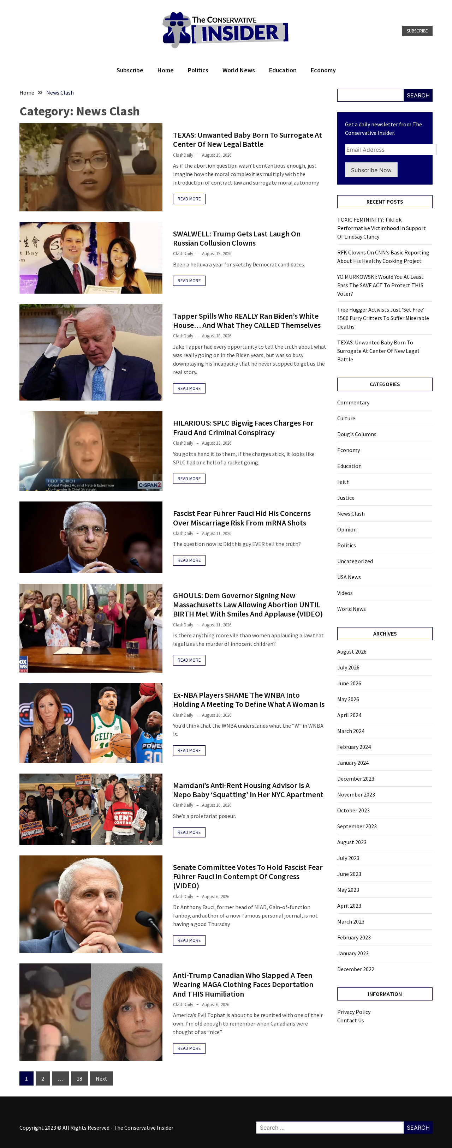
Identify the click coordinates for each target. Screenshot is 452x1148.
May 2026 (348, 699)
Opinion (347, 529)
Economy (323, 70)
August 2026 (352, 651)
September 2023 (357, 826)
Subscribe (417, 31)
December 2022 (355, 969)
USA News (349, 577)
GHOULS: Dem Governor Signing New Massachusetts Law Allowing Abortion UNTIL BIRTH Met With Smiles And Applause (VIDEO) (248, 604)
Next (101, 1078)
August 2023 (352, 842)
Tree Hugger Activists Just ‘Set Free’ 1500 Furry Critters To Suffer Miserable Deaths (383, 318)
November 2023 (356, 794)
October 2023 (353, 810)
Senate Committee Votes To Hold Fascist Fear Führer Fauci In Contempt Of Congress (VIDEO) (248, 876)
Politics (198, 70)
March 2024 (350, 730)
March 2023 (350, 921)
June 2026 (349, 683)
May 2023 (348, 889)
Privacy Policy (353, 1011)
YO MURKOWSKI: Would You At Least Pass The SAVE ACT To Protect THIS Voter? (380, 285)
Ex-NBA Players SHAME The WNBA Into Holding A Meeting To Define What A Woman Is (249, 699)
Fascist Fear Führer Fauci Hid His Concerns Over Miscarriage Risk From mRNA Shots (242, 517)
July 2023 (348, 857)
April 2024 (349, 715)
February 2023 (354, 937)
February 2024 (354, 746)
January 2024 (353, 762)
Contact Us (350, 1020)
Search (418, 95)
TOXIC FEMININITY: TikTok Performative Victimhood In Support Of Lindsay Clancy (381, 228)
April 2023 (349, 905)
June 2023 (349, 873)
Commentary (353, 402)
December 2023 (355, 778)
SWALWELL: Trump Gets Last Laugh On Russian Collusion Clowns (237, 238)
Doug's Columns (356, 434)
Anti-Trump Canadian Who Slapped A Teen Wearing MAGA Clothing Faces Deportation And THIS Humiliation (243, 984)
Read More (189, 199)
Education (283, 70)
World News (238, 70)
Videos (345, 592)
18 (79, 1078)
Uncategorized (355, 561)
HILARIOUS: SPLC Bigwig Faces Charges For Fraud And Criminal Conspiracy (243, 427)
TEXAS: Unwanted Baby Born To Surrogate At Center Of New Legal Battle (247, 139)
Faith (343, 481)
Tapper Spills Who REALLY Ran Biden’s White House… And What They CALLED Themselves (247, 320)
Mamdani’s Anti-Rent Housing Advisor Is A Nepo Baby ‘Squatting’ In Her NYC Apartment (248, 789)
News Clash (351, 513)
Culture (346, 418)
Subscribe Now (371, 170)
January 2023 (353, 953)
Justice (346, 497)
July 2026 (348, 667)
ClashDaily (183, 155)
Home (165, 70)
